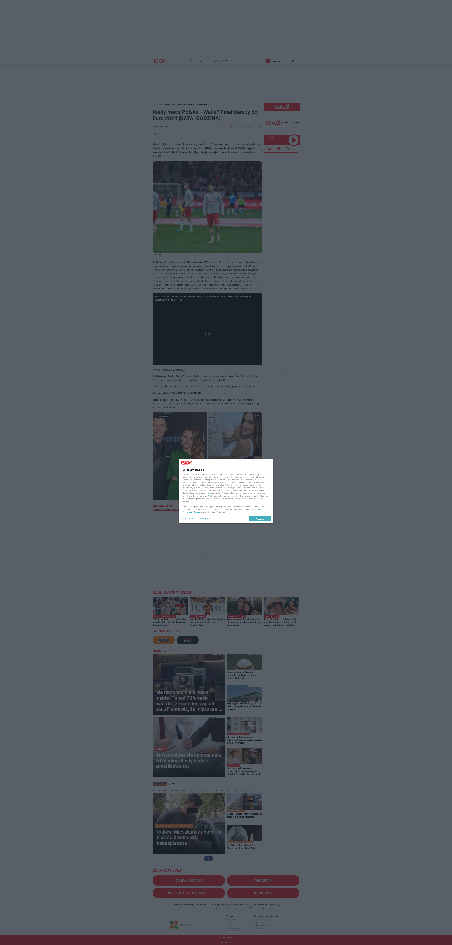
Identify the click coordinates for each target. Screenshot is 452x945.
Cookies (197, 512)
